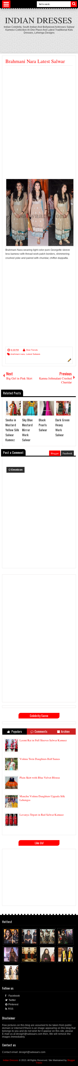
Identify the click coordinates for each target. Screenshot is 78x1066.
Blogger (55, 453)
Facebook (67, 453)
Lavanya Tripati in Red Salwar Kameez (42, 814)
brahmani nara (18, 354)
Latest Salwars (33, 354)
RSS (10, 1008)
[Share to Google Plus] (16, 940)
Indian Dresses (38, 20)
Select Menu (6, 4)
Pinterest (13, 1004)
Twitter (12, 1000)
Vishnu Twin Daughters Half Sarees (40, 759)
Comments (41, 731)
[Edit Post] (68, 361)
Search (74, 4)
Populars (16, 731)
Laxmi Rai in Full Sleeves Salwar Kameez (43, 740)
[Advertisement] (40, 97)
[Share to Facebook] (8, 940)
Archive (65, 731)
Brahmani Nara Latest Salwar (35, 61)
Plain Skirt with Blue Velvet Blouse (40, 777)
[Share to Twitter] (12, 940)
